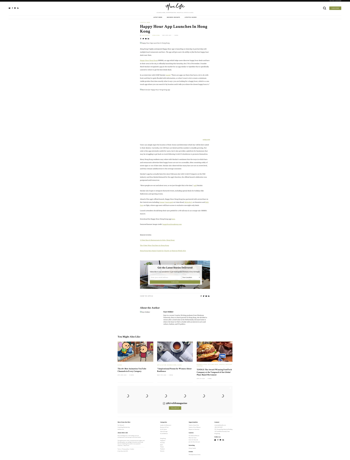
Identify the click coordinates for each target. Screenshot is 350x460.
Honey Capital (192, 448)
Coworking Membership (124, 427)
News (148, 22)
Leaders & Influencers (165, 425)
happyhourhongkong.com (172, 224)
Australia (162, 442)
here (173, 219)
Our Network (121, 425)
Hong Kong (156, 35)
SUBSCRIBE (335, 8)
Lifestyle (143, 22)
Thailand (162, 449)
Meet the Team (192, 437)
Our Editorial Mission (194, 435)
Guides (120, 365)
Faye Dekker (146, 35)
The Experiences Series (195, 454)
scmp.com (206, 139)
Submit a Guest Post (194, 425)
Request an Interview (194, 429)
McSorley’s (188, 202)
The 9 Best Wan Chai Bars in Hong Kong (154, 245)
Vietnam (162, 451)
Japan (161, 445)
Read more (126, 445)
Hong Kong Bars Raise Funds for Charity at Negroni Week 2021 (163, 251)
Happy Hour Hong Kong (149, 60)
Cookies (132, 449)
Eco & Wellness (213, 364)
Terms (119, 449)
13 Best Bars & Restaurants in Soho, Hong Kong (157, 240)
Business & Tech (202, 364)
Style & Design (164, 431)
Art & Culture (161, 365)
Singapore (162, 440)
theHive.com (121, 429)
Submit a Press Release (195, 427)
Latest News (157, 17)
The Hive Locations (335, 0)
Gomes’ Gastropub (166, 202)
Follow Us (175, 408)
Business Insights (173, 17)
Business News (172, 365)
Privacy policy (125, 449)
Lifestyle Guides (191, 17)
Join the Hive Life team (194, 442)
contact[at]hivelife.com (220, 425)
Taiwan (162, 447)
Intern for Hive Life (193, 440)
